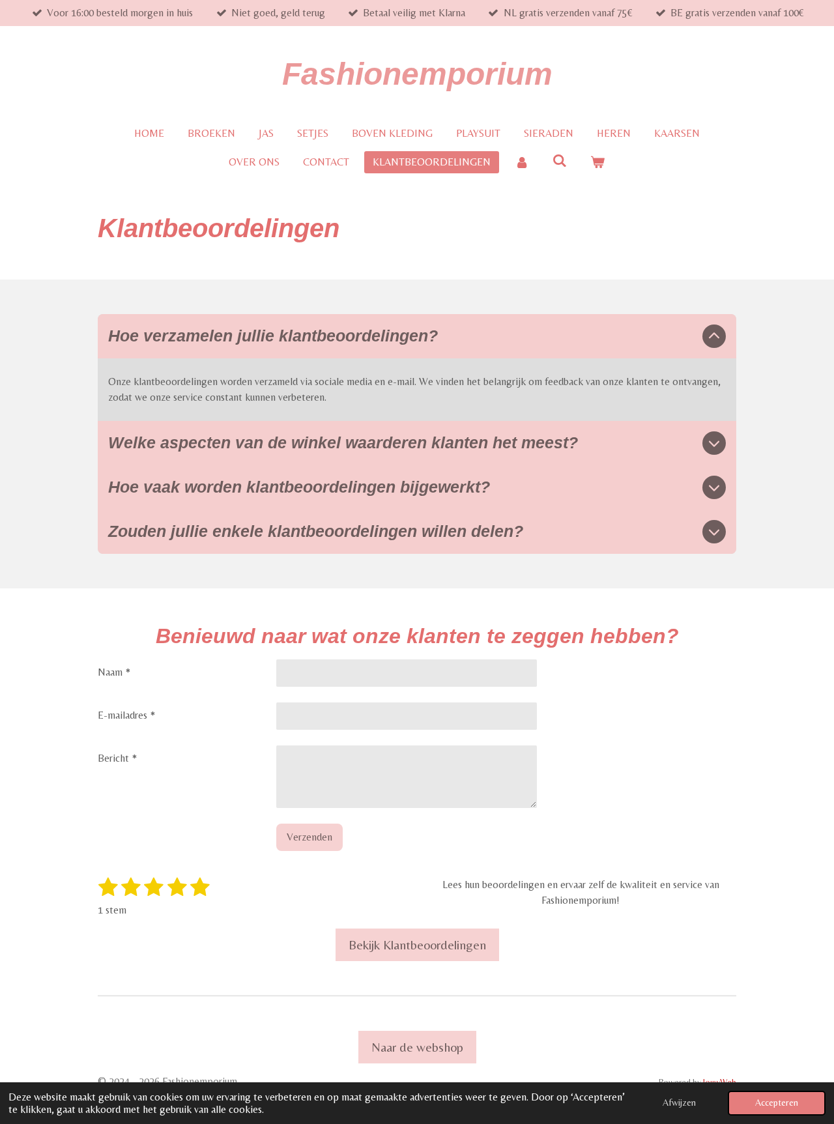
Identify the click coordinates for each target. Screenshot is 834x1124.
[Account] (521, 162)
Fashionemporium (417, 74)
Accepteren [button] (776, 1102)
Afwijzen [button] (679, 1102)
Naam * (114, 672)
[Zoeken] (559, 160)
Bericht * (117, 758)
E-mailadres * (126, 715)
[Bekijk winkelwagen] (597, 162)
